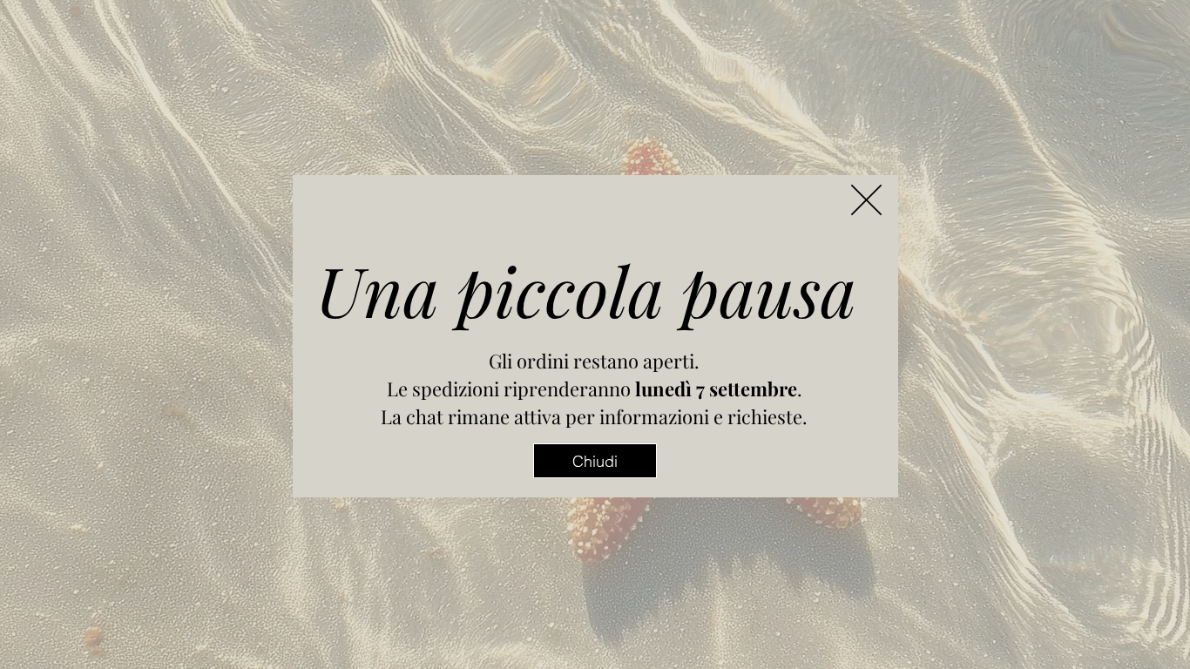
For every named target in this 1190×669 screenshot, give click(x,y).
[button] (866, 200)
